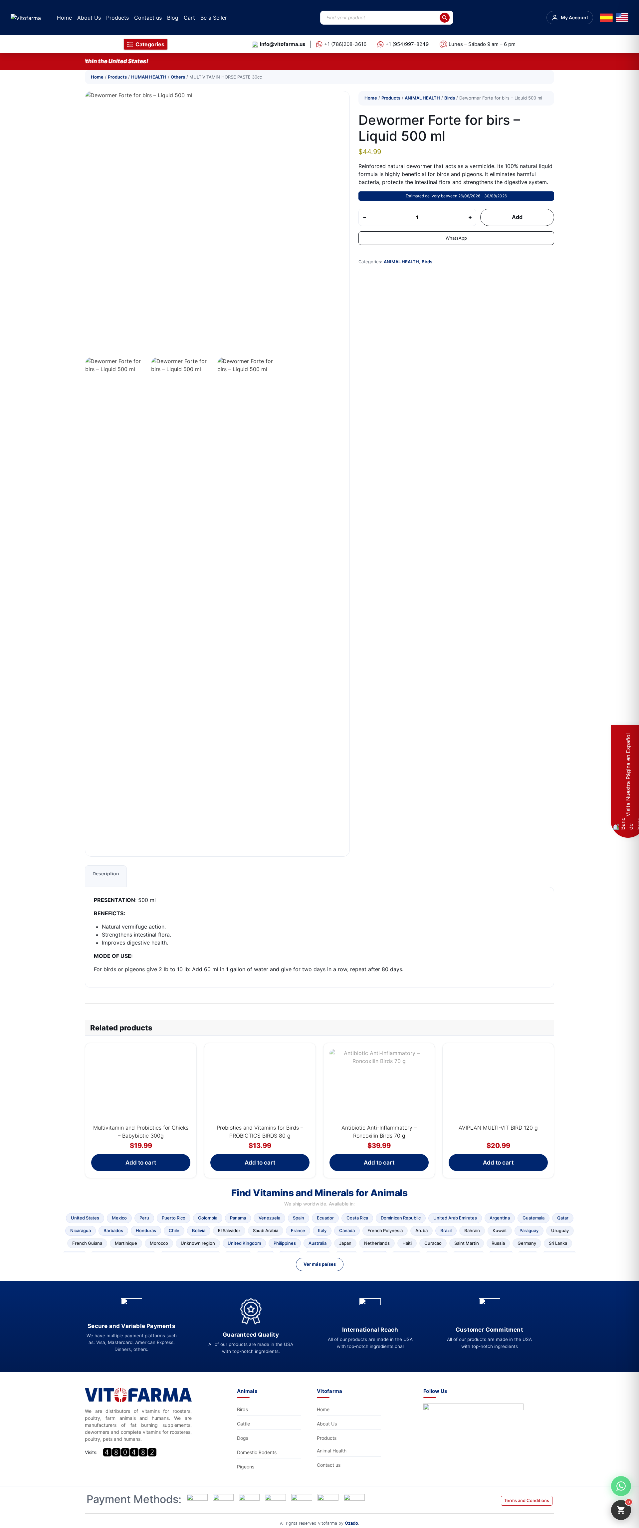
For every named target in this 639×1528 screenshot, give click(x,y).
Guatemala (533, 1217)
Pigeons (245, 1466)
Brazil (446, 1230)
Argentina (500, 1217)
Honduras (146, 1230)
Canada (347, 1230)
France (298, 1230)
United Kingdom (244, 1243)
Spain (298, 1217)
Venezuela (269, 1217)
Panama (238, 1217)
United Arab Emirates (455, 1217)
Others (178, 77)
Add (517, 217)
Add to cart (140, 1162)
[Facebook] (475, 1424)
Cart (189, 17)
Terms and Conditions (526, 1500)
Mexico (119, 1217)
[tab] (106, 876)
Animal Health (331, 1450)
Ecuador (325, 1217)
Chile (174, 1230)
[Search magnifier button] (445, 18)
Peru (144, 1217)
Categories (149, 44)
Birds (449, 98)
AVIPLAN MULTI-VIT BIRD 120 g (498, 1127)
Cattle (243, 1423)
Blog (172, 17)
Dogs (242, 1438)
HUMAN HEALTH (148, 77)
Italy (322, 1230)
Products (117, 17)
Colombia (207, 1217)
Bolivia (198, 1230)
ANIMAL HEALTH (422, 98)
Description (106, 873)
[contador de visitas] (130, 1452)
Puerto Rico (173, 1217)
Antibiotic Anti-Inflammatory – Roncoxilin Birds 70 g (379, 1131)
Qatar (562, 1217)
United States (85, 1217)
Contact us (148, 17)
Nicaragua (80, 1230)
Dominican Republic (401, 1217)
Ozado (351, 1523)
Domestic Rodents (257, 1452)
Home (64, 17)
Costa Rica (357, 1217)
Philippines (285, 1243)
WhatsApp (456, 238)
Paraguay (529, 1230)
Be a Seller (213, 17)
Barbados (113, 1230)
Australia (317, 1243)
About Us (89, 17)
